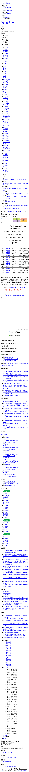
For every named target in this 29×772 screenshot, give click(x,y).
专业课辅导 (6, 137)
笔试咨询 (12, 179)
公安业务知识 (6, 142)
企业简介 (5, 766)
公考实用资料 (17, 179)
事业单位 (5, 117)
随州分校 (8, 654)
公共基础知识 (6, 140)
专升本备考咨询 (7, 208)
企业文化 (5, 165)
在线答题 (5, 58)
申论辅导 (5, 133)
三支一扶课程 (6, 196)
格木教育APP (6, 2)
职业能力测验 (6, 150)
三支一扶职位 (13, 196)
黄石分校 (8, 647)
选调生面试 (12, 201)
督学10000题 (6, 148)
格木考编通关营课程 (23, 219)
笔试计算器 (25, 193)
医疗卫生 (5, 84)
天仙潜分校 (9, 665)
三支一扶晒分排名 (21, 196)
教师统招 (5, 109)
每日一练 (5, 145)
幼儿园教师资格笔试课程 (22, 205)
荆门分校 (8, 660)
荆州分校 (8, 662)
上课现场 (5, 172)
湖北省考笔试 (6, 116)
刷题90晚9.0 (6, 179)
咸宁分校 (8, 650)
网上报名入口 (8, 363)
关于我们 (5, 63)
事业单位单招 (6, 79)
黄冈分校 (8, 645)
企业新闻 (5, 761)
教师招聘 (5, 81)
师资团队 (5, 60)
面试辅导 (5, 138)
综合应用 (5, 147)
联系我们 (5, 166)
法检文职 (5, 86)
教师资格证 (6, 103)
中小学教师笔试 (7, 188)
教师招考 (5, 155)
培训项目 (5, 170)
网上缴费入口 (15, 363)
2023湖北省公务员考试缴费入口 (17, 287)
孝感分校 (8, 648)
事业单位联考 (6, 108)
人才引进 (5, 111)
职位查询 (23, 179)
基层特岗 (5, 98)
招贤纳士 (10, 766)
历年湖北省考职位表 (16, 219)
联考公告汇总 (9, 365)
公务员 (5, 153)
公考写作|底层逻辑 (14, 183)
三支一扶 (5, 96)
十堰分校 (8, 657)
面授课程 (8, 47)
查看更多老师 (4, 434)
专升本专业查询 (15, 208)
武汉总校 (8, 643)
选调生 (5, 89)
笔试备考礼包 (15, 188)
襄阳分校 (8, 652)
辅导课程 (5, 53)
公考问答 (5, 113)
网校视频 (5, 55)
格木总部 (8, 642)
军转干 (5, 94)
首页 (7, 211)
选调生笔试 (6, 201)
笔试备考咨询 (13, 193)
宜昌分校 (8, 655)
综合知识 (5, 143)
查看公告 (8, 259)
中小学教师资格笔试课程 (9, 205)
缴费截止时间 (22, 363)
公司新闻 (5, 61)
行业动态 (10, 761)
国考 (4, 77)
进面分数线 (21, 188)
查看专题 (8, 248)
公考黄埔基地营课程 (23, 221)
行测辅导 (5, 131)
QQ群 (4, 738)
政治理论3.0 (6, 184)
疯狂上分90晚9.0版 (16, 221)
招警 (4, 93)
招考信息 (5, 51)
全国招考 (5, 50)
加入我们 (5, 168)
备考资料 (5, 56)
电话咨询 (5, 667)
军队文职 (5, 91)
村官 (4, 87)
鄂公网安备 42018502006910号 (10, 770)
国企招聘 (5, 104)
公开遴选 (5, 101)
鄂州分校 (8, 664)
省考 (4, 76)
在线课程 (10, 752)
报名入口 (21, 211)
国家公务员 (6, 119)
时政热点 (5, 135)
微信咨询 (5, 735)
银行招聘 (5, 82)
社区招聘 (5, 99)
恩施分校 (8, 659)
